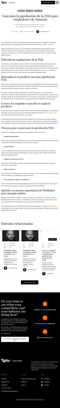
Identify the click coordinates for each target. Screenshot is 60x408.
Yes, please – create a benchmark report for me (15, 339)
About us (23, 385)
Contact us (24, 382)
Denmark (3, 379)
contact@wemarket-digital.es (9, 391)
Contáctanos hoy (52, 206)
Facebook (47, 382)
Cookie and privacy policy (28, 379)
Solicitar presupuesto (48, 2)
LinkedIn (46, 385)
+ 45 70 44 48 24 (6, 388)
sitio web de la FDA (52, 112)
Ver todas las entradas (29, 282)
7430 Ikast (4, 385)
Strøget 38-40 (5, 382)
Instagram (47, 379)
